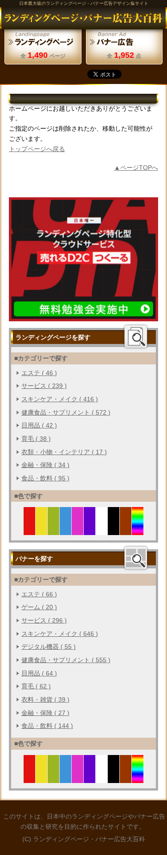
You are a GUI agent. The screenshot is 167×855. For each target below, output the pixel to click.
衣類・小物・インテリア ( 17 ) (64, 451)
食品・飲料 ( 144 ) (47, 725)
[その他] (138, 530)
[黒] (114, 530)
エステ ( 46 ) (39, 372)
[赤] (30, 530)
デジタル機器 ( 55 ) (48, 646)
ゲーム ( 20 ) (39, 607)
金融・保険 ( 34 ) (45, 464)
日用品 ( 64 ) (39, 673)
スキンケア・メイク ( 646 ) (59, 633)
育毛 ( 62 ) (36, 686)
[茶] (126, 530)
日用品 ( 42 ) (39, 425)
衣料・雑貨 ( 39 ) (45, 699)
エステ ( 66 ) (39, 594)
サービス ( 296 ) (44, 620)
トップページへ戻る (37, 148)
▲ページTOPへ (136, 167)
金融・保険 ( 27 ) (45, 712)
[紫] (90, 530)
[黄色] (42, 530)
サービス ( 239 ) (44, 385)
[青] (66, 530)
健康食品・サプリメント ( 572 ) (65, 412)
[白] (102, 530)
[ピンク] (78, 530)
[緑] (54, 530)
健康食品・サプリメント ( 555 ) (65, 659)
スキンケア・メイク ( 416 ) (59, 399)
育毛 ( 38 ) (36, 438)
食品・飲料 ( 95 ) (45, 478)
